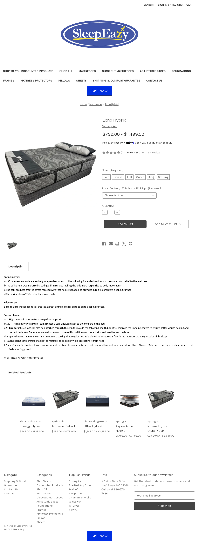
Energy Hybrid (31, 426)
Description (16, 266)
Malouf (73, 489)
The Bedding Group (81, 485)
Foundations (181, 71)
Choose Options (34, 402)
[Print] (117, 243)
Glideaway (75, 501)
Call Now (99, 90)
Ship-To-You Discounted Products (28, 71)
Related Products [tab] (20, 372)
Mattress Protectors (36, 80)
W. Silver (74, 505)
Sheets (81, 80)
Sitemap (9, 493)
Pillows (64, 80)
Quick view (31, 394)
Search (149, 4)
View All (73, 509)
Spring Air (75, 481)
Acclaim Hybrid (63, 426)
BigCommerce (24, 525)
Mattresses (87, 71)
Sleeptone (75, 493)
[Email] (111, 243)
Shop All (65, 71)
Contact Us (154, 80)
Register (177, 4)
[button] (99, 91)
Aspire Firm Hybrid (124, 428)
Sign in (162, 4)
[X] (124, 243)
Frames (8, 80)
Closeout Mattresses (118, 71)
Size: (112, 170)
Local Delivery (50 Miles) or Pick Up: (131, 188)
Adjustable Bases (153, 71)
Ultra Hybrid (93, 426)
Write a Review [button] (151, 152)
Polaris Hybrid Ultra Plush (157, 428)
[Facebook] (104, 243)
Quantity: (108, 205)
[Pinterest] (131, 243)
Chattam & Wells (80, 497)
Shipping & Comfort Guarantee (116, 80)
